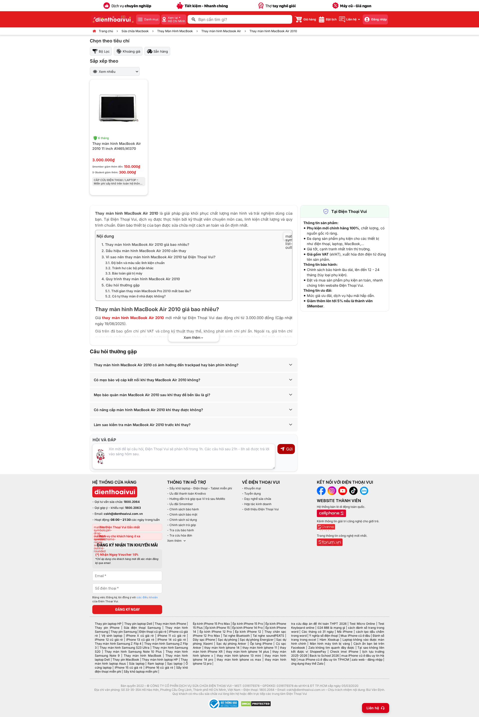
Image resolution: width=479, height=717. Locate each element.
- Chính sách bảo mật (182, 514)
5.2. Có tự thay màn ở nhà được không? (135, 296)
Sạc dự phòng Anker (231, 643)
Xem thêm (174, 540)
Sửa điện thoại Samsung (142, 627)
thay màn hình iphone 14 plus (247, 651)
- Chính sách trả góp (181, 525)
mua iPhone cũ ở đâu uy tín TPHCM (323, 659)
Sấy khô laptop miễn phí (140, 671)
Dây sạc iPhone (204, 639)
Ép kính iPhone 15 (217, 627)
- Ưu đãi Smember (180, 504)
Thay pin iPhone (107, 627)
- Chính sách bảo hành (183, 509)
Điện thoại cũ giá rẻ (152, 631)
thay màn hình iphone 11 (259, 647)
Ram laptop (156, 663)
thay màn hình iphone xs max (239, 659)
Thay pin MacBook (126, 659)
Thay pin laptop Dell (138, 624)
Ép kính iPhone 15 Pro (248, 624)
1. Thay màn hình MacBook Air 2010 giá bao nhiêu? (145, 244)
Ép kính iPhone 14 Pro (247, 627)
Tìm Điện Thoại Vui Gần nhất (119, 527)
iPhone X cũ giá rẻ (140, 635)
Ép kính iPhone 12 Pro (216, 631)
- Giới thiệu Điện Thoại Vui (260, 509)
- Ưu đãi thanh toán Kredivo (186, 493)
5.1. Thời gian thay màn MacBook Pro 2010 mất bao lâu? (148, 291)
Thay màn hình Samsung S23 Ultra (124, 647)
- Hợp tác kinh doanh (256, 504)
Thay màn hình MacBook (142, 655)
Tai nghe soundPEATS (268, 635)
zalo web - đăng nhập (367, 659)
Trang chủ (106, 31)
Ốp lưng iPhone (261, 643)
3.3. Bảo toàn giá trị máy (123, 273)
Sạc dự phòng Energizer (257, 639)
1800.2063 (133, 508)
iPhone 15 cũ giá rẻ (128, 667)
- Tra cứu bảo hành (180, 530)
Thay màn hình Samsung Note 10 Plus (133, 651)
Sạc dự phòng (227, 639)
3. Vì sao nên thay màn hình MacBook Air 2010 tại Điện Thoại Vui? (159, 257)
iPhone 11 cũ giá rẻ (171, 635)
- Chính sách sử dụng (182, 520)
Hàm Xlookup (329, 639)
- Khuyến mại (251, 488)
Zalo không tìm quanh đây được (331, 647)
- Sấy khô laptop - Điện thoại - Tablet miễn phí (199, 488)
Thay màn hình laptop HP (160, 659)
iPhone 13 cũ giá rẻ (140, 639)
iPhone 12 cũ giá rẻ (109, 639)
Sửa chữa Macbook (135, 31)
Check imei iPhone (344, 651)
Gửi (289, 449)
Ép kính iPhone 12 (248, 631)
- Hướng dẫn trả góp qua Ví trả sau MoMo (196, 499)
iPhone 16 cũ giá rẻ (159, 667)
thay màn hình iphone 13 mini (239, 655)
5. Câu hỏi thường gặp (121, 285)
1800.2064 (132, 502)
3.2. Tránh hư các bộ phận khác (129, 268)
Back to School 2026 (324, 655)
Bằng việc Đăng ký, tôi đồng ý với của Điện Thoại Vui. (125, 599)
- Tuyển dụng (251, 493)
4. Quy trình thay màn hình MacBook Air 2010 (141, 279)
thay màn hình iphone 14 (222, 647)
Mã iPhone (345, 631)
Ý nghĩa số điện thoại (323, 635)
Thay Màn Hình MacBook (175, 31)
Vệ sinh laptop (112, 635)
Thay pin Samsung (124, 631)
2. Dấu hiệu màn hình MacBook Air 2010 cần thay (144, 251)
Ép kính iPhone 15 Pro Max (211, 624)
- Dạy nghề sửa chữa (256, 499)
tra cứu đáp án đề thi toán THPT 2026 (319, 624)
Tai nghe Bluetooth (236, 635)
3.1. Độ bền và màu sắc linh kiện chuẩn (135, 263)
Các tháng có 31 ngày (318, 631)
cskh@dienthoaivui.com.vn (123, 514)
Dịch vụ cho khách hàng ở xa (119, 536)
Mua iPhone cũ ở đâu (355, 635)
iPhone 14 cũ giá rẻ (171, 639)
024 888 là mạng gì (331, 627)
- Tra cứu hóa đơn (179, 535)
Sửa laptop (136, 663)
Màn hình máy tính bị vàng (330, 643)
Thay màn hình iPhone (170, 624)
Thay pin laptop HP (108, 624)
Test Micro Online (362, 624)
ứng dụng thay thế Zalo (307, 663)
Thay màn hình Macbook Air (221, 31)
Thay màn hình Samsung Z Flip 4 (118, 643)
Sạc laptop (174, 663)
